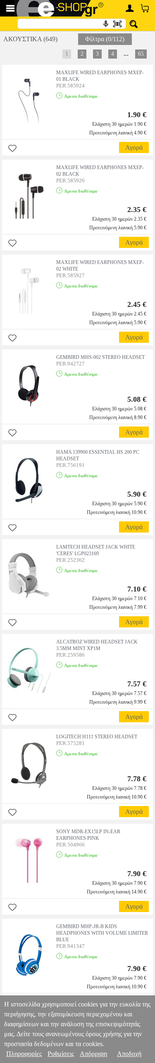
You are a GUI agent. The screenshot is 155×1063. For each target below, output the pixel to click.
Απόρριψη (93, 1053)
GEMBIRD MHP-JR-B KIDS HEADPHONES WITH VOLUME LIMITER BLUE (102, 933)
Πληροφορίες (24, 1053)
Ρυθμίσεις (61, 1053)
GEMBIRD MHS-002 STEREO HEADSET (100, 357)
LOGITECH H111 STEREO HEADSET (96, 737)
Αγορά (134, 147)
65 (141, 54)
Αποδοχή (129, 1053)
